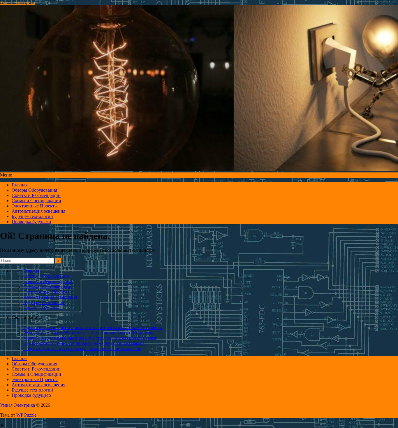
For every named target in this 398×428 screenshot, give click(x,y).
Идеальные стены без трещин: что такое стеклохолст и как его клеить (92, 327)
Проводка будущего (31, 221)
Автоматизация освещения (38, 211)
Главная (19, 184)
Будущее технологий (32, 216)
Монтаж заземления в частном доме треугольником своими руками (90, 338)
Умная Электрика (17, 2)
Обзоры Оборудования (34, 190)
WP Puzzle (26, 415)
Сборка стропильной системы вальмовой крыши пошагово (82, 348)
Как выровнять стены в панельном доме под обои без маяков (84, 343)
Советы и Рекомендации (36, 195)
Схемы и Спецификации (36, 200)
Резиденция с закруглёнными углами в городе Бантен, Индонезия (88, 332)
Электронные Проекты (35, 205)
